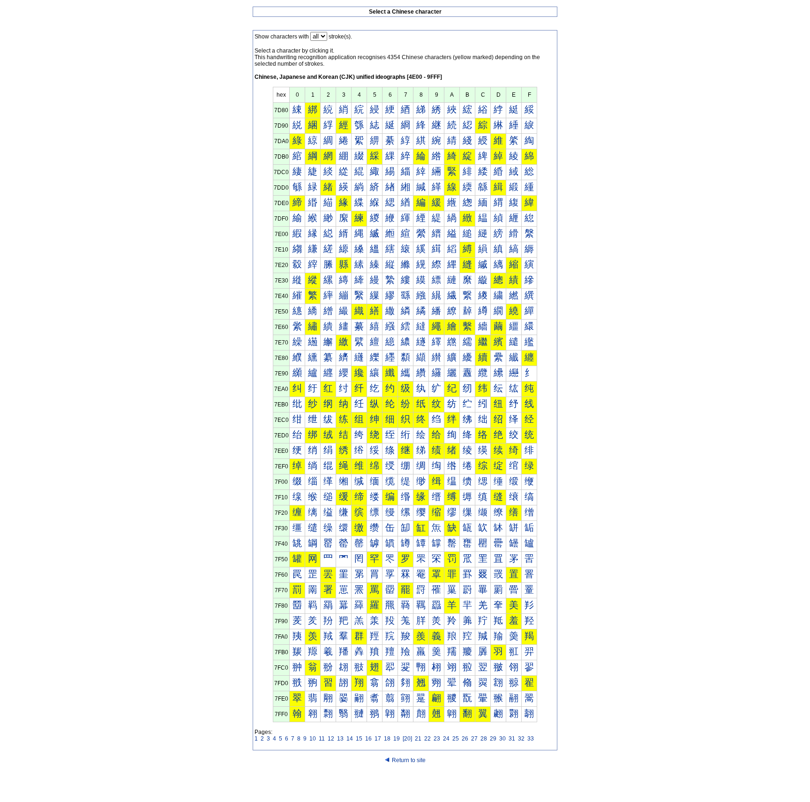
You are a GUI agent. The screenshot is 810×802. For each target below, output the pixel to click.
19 (396, 738)
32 (521, 738)
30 (502, 738)
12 (331, 738)
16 (368, 738)
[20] (407, 738)
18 (387, 738)
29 (493, 738)
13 (340, 738)
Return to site (409, 760)
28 (483, 738)
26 (465, 738)
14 (349, 738)
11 (322, 738)
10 (312, 738)
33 (530, 738)
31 (512, 738)
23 (437, 738)
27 (474, 738)
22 (427, 738)
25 (455, 738)
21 (418, 738)
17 (378, 738)
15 (359, 738)
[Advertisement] (405, 784)
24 (446, 738)
